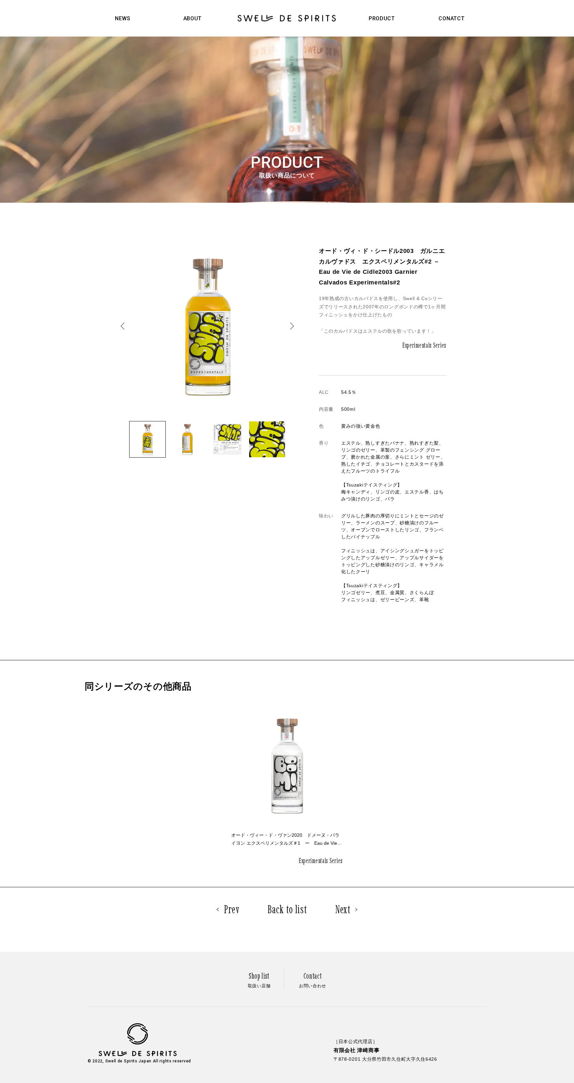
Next (292, 326)
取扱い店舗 (259, 979)
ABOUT (192, 18)
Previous (123, 326)
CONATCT (451, 18)
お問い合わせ (312, 979)
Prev (232, 909)
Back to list (287, 909)
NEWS (123, 18)
